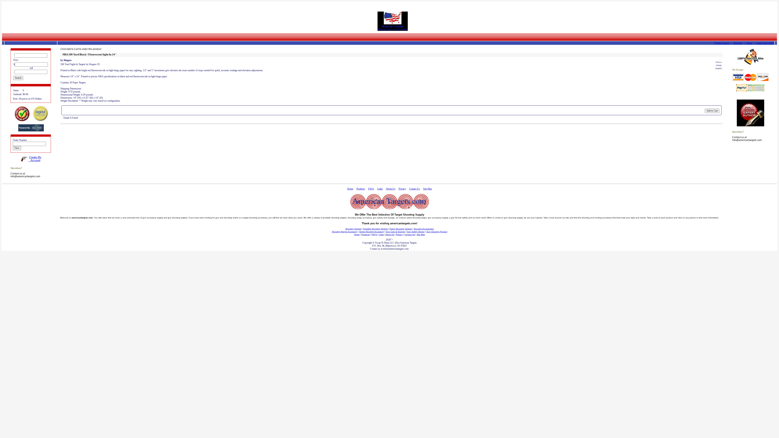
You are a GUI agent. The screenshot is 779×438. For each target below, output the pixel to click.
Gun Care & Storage (395, 232)
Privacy (402, 188)
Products (360, 188)
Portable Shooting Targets (375, 229)
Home (749, 43)
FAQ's (374, 234)
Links (380, 188)
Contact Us (414, 188)
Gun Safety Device (416, 232)
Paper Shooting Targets (401, 229)
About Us (390, 188)
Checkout (737, 43)
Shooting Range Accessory (344, 232)
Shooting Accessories (424, 229)
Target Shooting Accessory (371, 232)
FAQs (371, 188)
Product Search (721, 43)
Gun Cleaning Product (436, 232)
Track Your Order (765, 43)
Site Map (427, 188)
